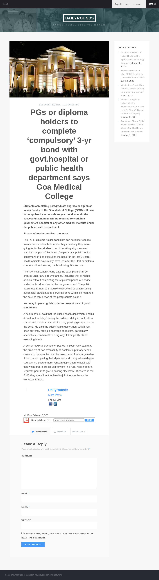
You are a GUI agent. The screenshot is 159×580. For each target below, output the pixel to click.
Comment (26, 456)
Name (25, 493)
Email (25, 507)
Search (152, 4)
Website (26, 520)
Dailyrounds (71, 105)
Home (5, 4)
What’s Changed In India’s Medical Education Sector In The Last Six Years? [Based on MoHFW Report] (133, 106)
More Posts (55, 395)
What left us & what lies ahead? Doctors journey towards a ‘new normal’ (132, 88)
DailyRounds (79, 18)
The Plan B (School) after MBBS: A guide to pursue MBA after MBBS (133, 74)
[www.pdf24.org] (26, 420)
